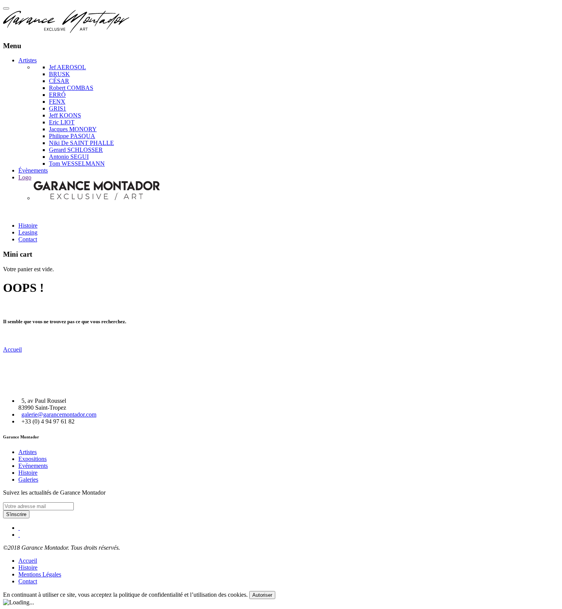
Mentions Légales (39, 574)
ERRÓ (57, 94)
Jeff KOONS (65, 115)
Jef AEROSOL (67, 67)
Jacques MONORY (73, 129)
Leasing (27, 232)
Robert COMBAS (71, 88)
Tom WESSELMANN (77, 163)
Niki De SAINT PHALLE (81, 143)
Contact (27, 239)
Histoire (27, 225)
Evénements (33, 465)
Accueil (12, 349)
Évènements (33, 170)
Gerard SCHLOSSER (76, 150)
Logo (24, 177)
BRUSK (59, 74)
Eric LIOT (62, 122)
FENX (57, 101)
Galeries (28, 479)
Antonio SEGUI (69, 156)
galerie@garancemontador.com (58, 414)
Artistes (27, 60)
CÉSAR (59, 81)
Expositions (32, 459)
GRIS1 (57, 108)
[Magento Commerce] (66, 31)
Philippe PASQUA (72, 136)
